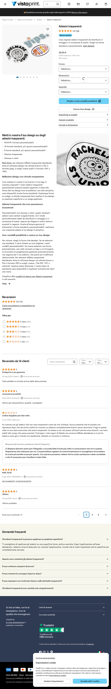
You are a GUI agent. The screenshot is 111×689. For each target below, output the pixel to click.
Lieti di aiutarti (45, 607)
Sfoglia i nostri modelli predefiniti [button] (82, 101)
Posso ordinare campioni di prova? (18, 566)
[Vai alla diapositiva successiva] (51, 50)
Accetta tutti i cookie (90, 681)
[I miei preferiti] (87, 4)
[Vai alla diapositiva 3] (24, 77)
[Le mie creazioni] (78, 4)
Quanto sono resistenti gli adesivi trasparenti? (23, 559)
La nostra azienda (47, 614)
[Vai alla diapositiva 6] (33, 77)
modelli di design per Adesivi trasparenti (34, 276)
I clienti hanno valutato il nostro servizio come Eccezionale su (66, 644)
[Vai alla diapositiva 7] (37, 77)
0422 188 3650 (11, 675)
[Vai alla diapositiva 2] (20, 77)
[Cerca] (57, 4)
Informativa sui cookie (57, 675)
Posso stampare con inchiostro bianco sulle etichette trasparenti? (32, 581)
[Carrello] (106, 4)
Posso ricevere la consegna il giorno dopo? (22, 573)
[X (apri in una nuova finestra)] (48, 652)
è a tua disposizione (15, 622)
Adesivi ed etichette (24, 20)
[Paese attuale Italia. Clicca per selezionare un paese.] (101, 652)
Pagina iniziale (7, 20)
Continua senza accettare (45, 658)
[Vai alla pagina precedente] (79, 515)
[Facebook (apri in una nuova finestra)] (40, 652)
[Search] (74, 361)
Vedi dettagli (88, 46)
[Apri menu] (5, 3)
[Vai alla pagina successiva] (106, 515)
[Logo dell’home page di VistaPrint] (25, 4)
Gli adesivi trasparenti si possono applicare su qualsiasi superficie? (32, 539)
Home (21, 675)
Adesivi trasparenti (54, 20)
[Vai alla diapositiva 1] (17, 77)
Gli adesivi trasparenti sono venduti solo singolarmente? (28, 588)
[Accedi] (97, 4)
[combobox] (50, 4)
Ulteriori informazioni (79, 12)
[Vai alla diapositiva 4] (27, 77)
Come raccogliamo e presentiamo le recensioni (18, 307)
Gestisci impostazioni (53, 681)
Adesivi (39, 20)
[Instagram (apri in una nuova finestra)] (44, 652)
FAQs (4, 283)
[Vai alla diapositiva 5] (30, 77)
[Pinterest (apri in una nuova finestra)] (51, 652)
